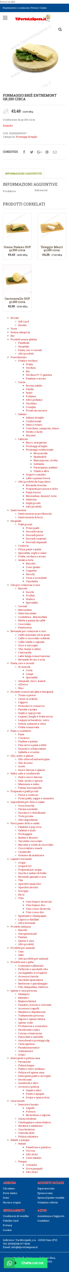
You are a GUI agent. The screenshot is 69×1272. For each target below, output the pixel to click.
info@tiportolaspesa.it (24, 1247)
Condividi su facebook (24, 152)
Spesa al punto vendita (50, 1197)
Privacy (34, 7)
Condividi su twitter (32, 152)
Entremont (41, 190)
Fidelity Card (10, 1220)
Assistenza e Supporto (50, 1216)
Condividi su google (39, 152)
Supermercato (46, 1188)
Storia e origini (12, 1202)
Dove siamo (10, 1193)
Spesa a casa (45, 1193)
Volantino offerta (47, 1202)
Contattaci (43, 1220)
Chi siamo (9, 1188)
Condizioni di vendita (16, 1216)
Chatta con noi (32, 1263)
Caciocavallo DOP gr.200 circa (17, 300)
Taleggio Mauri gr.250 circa (52, 248)
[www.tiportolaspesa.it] (33, 17)
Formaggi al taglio (26, 136)
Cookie (43, 7)
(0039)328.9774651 (19, 1243)
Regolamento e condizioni (16, 7)
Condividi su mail (55, 152)
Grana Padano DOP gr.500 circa (17, 248)
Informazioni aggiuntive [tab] (23, 173)
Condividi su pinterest (47, 152)
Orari (6, 1197)
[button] (60, 29)
